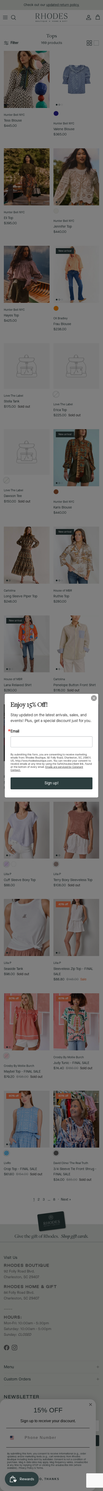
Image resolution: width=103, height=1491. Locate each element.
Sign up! (52, 783)
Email (15, 731)
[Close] (94, 698)
